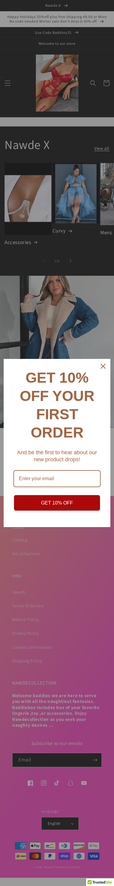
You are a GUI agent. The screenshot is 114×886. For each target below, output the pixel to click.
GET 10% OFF (57, 502)
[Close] (103, 366)
